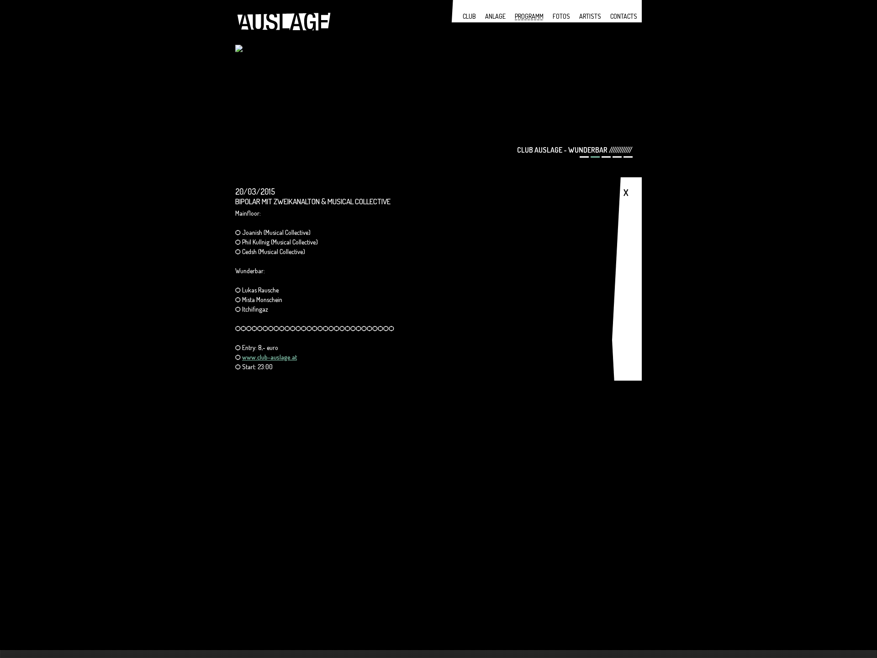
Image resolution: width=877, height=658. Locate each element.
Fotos (561, 16)
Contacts (623, 16)
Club (469, 16)
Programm (529, 16)
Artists (590, 16)
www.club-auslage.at (269, 357)
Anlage (495, 16)
